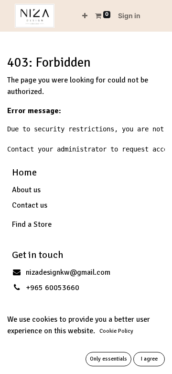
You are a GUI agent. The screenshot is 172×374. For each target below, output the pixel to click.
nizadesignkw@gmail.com (68, 272)
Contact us (29, 205)
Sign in (129, 16)
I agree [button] (149, 358)
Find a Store (32, 224)
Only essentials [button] (108, 358)
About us (26, 190)
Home (24, 172)
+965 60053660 (52, 287)
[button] (84, 15)
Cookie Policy (116, 331)
